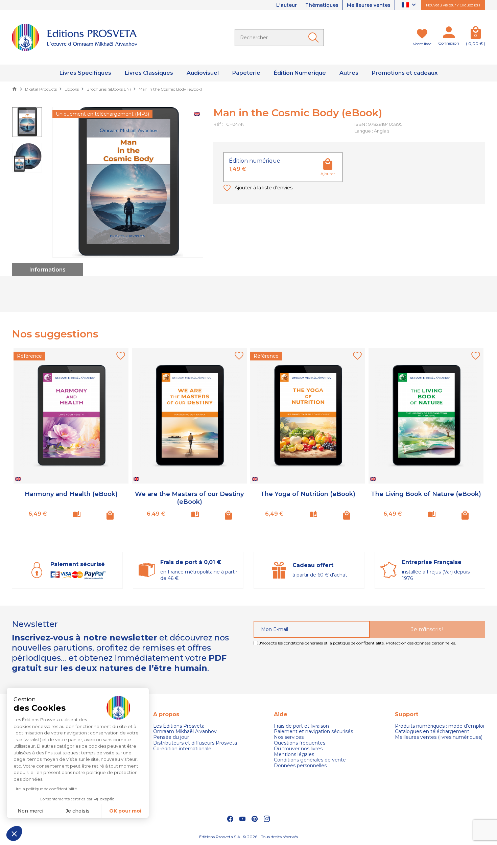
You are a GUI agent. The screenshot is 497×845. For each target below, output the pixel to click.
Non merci (30, 811)
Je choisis (78, 811)
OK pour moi (125, 811)
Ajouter (328, 173)
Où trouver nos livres (298, 749)
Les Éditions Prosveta (179, 726)
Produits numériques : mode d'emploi (439, 726)
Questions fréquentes (299, 743)
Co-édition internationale (182, 749)
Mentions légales (294, 754)
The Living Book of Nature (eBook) (426, 494)
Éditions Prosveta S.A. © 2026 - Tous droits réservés (248, 836)
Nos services (289, 737)
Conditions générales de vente (310, 760)
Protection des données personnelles (420, 643)
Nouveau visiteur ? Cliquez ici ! (453, 5)
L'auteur (286, 5)
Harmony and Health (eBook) (71, 494)
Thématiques (321, 5)
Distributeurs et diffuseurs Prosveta (195, 743)
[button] (14, 833)
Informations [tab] (47, 269)
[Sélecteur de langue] (410, 5)
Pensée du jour (171, 737)
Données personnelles (300, 766)
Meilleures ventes (368, 5)
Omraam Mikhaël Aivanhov (185, 731)
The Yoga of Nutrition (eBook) (307, 494)
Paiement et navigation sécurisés (313, 731)
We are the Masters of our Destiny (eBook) (189, 498)
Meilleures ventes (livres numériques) (438, 737)
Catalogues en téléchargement (432, 731)
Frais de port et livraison (301, 726)
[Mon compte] (448, 33)
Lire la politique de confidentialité (45, 788)
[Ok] (314, 37)
